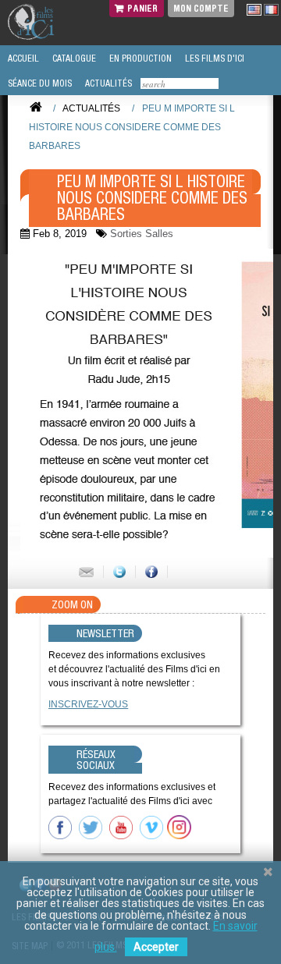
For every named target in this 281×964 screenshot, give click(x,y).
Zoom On (72, 604)
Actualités (91, 108)
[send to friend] (86, 571)
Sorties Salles (141, 233)
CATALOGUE (73, 58)
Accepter (156, 947)
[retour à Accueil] (36, 107)
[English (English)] (254, 9)
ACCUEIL (22, 58)
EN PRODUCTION (139, 58)
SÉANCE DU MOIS (38, 83)
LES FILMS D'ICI (213, 58)
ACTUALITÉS (107, 83)
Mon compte (201, 8)
